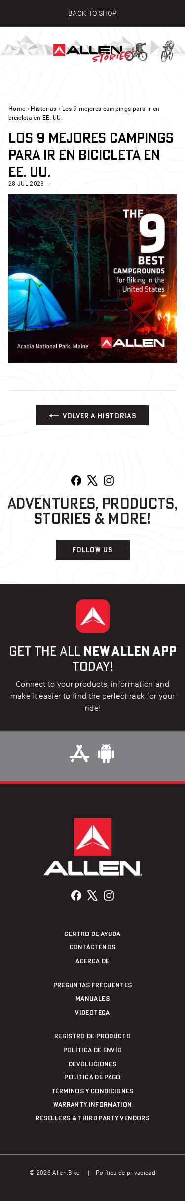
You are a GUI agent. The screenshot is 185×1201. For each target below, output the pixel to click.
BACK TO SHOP (92, 13)
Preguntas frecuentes (92, 984)
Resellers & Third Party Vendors (92, 1117)
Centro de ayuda (92, 933)
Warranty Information (92, 1104)
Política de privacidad (125, 1172)
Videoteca (92, 1012)
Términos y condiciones (92, 1090)
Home (16, 108)
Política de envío (92, 1049)
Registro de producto (92, 1035)
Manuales (92, 998)
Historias (43, 108)
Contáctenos (93, 946)
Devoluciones (92, 1063)
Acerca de (92, 960)
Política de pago (92, 1076)
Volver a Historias (99, 415)
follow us (92, 549)
